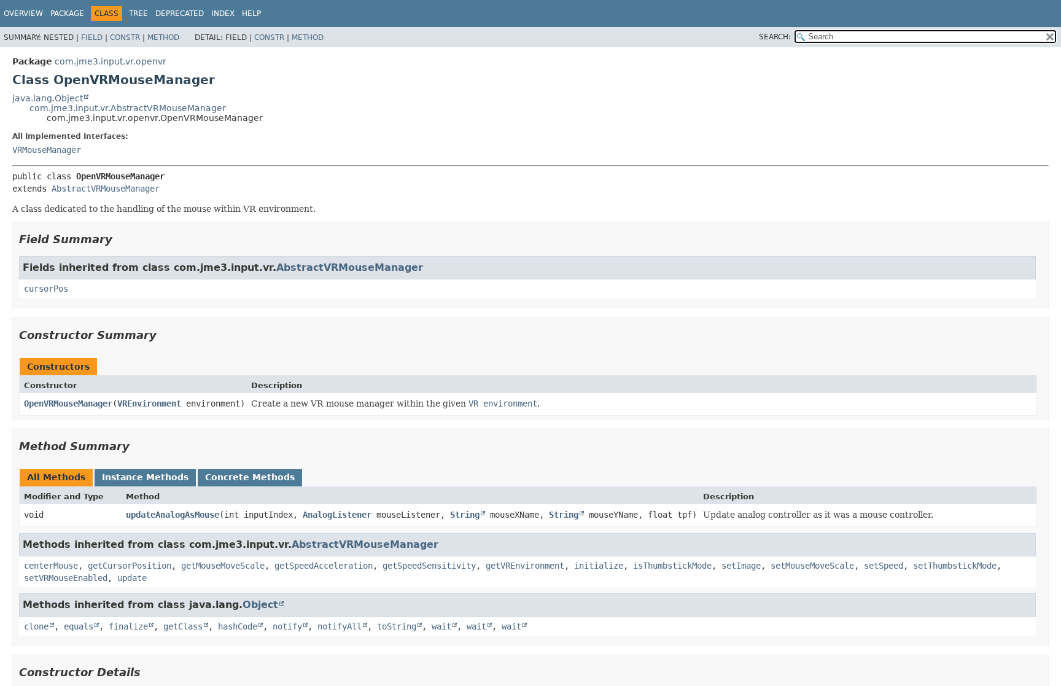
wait (441, 626)
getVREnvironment (525, 566)
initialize (598, 566)
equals (78, 626)
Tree (138, 13)
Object (260, 604)
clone (36, 626)
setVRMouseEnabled (65, 578)
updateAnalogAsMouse (172, 515)
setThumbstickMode (955, 566)
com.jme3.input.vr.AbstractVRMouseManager (127, 108)
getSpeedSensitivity (429, 566)
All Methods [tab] (56, 477)
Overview (23, 13)
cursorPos (46, 289)
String (465, 515)
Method (163, 37)
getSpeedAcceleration (323, 566)
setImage (741, 566)
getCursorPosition (129, 566)
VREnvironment (149, 403)
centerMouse (51, 566)
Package (67, 13)
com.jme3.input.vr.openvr (110, 61)
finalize (128, 626)
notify (287, 626)
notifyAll (339, 626)
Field (92, 37)
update (132, 578)
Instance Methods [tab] (145, 477)
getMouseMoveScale (223, 566)
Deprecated (179, 13)
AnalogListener (337, 515)
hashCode (237, 626)
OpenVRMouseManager (68, 403)
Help (251, 13)
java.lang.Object (47, 98)
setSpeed (883, 566)
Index (223, 13)
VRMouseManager (46, 150)
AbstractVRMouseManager (106, 188)
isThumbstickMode (672, 566)
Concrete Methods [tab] (250, 477)
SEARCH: (775, 37)
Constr (125, 37)
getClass (183, 626)
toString (396, 626)
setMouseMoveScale (812, 566)
